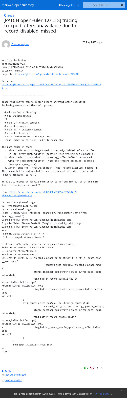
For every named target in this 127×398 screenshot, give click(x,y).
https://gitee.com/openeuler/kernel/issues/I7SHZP (47, 74)
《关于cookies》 (102, 393)
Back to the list (13, 380)
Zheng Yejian (20, 44)
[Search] (122, 5)
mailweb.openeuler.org (18, 5)
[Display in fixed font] (97, 368)
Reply (7, 371)
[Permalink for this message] (102, 368)
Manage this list (70, 5)
